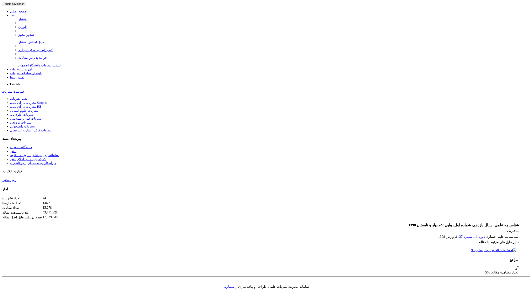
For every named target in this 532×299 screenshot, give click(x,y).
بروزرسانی (9, 180)
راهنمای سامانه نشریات (26, 73)
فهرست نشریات (21, 69)
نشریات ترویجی (20, 122)
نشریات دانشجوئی (22, 126)
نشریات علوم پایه (22, 114)
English (15, 84)
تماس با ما (17, 77)
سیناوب (228, 286)
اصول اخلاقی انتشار (32, 42)
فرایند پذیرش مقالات (32, 57)
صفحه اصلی (18, 11)
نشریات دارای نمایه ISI (25, 106)
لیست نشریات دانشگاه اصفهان (39, 65)
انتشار (22, 19)
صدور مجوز (26, 34)
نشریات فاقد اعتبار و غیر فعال (31, 130)
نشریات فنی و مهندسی (26, 118)
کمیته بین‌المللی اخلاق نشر (28, 159)
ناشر (13, 15)
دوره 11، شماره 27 (472, 236)
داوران (22, 27)
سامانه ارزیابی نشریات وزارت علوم (34, 155)
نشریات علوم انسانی (24, 110)
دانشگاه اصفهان (21, 147)
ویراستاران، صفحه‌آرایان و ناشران (33, 163)
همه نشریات (18, 98)
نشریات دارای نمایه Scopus (28, 102)
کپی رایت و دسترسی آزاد (35, 50)
